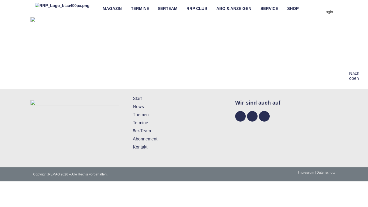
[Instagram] (252, 116)
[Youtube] (264, 116)
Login (328, 11)
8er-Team (142, 131)
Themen (141, 114)
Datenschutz (326, 172)
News (138, 106)
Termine (140, 122)
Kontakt (140, 147)
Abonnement (145, 139)
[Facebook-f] (240, 116)
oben (354, 78)
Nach (354, 73)
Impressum (306, 172)
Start (137, 98)
